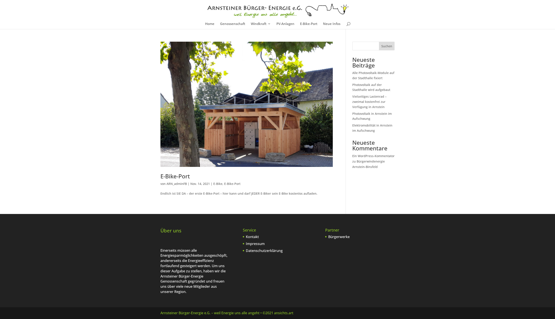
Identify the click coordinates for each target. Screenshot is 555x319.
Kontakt (252, 236)
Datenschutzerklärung (264, 250)
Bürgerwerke (339, 236)
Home (209, 24)
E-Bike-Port (308, 24)
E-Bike (217, 184)
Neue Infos (331, 24)
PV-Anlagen (285, 24)
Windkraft (258, 24)
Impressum (255, 243)
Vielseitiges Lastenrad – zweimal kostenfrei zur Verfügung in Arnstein (369, 101)
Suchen (386, 46)
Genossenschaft (232, 24)
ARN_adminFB (176, 184)
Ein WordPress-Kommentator (373, 156)
